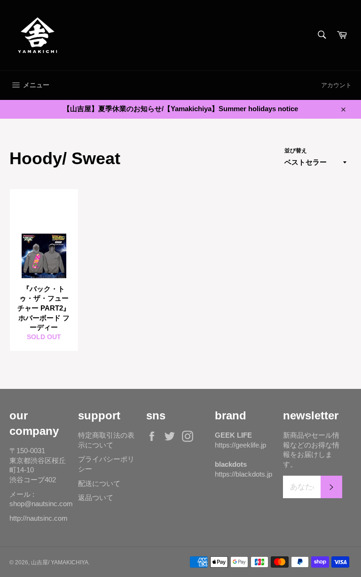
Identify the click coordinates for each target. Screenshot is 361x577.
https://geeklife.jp (240, 445)
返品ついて (95, 497)
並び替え (295, 150)
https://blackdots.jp (243, 474)
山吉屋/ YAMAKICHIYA (59, 562)
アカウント (336, 85)
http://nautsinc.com (38, 518)
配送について (99, 483)
